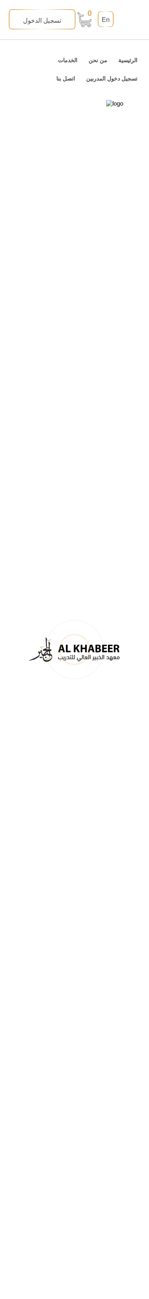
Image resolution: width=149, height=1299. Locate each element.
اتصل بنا (65, 78)
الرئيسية (127, 60)
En (106, 19)
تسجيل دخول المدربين (111, 78)
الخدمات (67, 60)
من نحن (98, 60)
